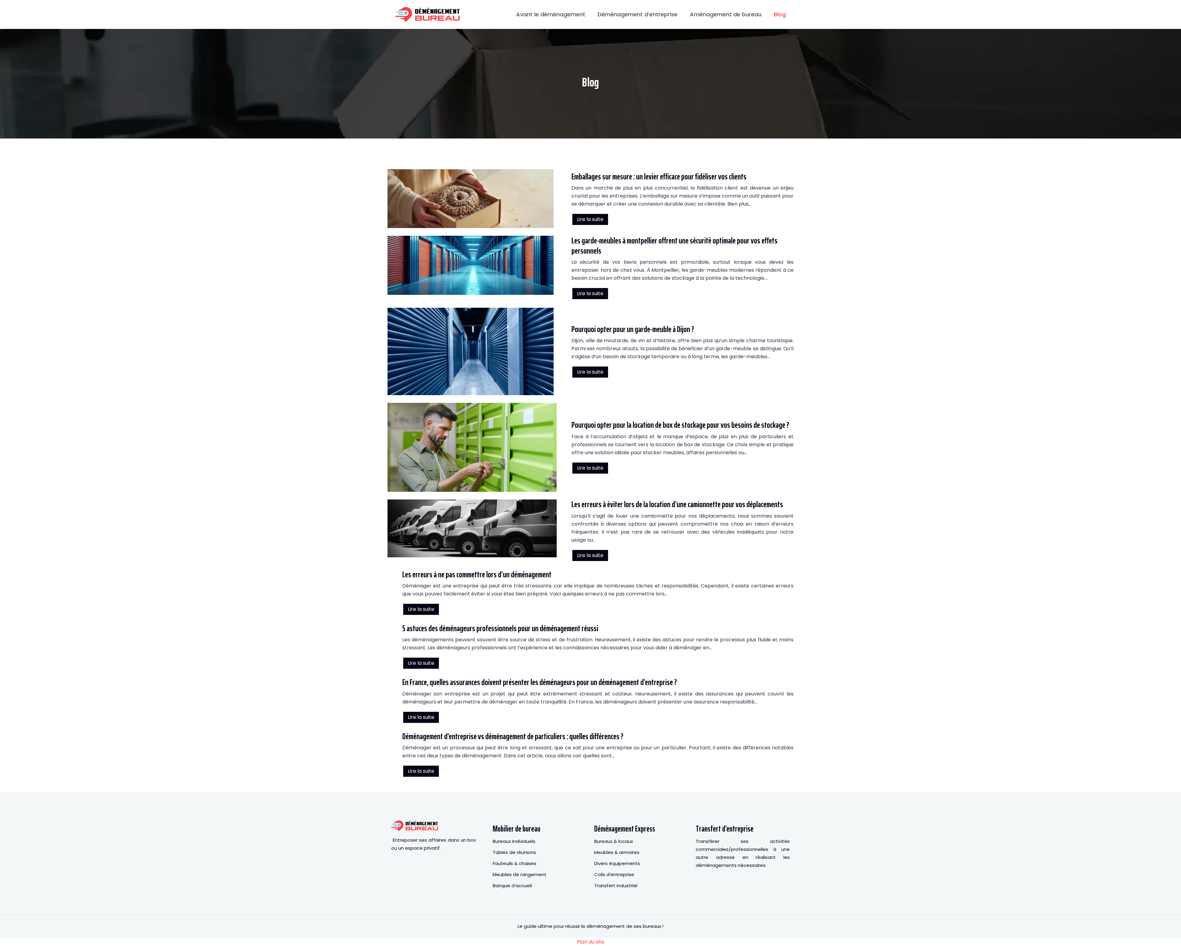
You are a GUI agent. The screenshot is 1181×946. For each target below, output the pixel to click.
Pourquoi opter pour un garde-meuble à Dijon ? (632, 329)
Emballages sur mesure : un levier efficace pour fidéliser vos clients (658, 176)
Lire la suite (590, 219)
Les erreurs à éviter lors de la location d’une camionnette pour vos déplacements (677, 504)
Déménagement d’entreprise (638, 14)
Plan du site (590, 941)
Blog (780, 14)
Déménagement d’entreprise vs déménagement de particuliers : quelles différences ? (512, 736)
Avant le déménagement (550, 14)
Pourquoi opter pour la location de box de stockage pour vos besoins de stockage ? (680, 424)
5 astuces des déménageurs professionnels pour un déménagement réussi (500, 628)
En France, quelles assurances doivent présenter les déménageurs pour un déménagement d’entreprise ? (539, 682)
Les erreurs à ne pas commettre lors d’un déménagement (476, 574)
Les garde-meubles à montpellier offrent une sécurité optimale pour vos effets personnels (674, 245)
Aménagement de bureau (725, 14)
